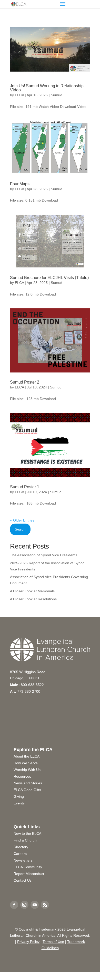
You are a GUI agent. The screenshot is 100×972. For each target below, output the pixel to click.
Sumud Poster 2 (24, 382)
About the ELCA (26, 756)
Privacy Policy (28, 942)
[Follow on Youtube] (35, 905)
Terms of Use (53, 942)
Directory (21, 847)
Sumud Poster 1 (24, 487)
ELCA (19, 95)
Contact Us (23, 880)
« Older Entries (22, 520)
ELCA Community (28, 867)
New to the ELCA (27, 833)
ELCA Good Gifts (27, 790)
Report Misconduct (29, 874)
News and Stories (28, 783)
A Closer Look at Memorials (32, 591)
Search (20, 529)
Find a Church (25, 840)
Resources (22, 776)
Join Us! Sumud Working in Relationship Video (47, 88)
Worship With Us (27, 770)
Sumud (56, 95)
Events (19, 803)
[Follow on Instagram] (24, 905)
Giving (19, 796)
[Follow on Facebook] (14, 905)
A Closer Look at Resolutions (33, 599)
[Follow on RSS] (45, 905)
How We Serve (26, 763)
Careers (20, 854)
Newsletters (23, 860)
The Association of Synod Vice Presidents (43, 555)
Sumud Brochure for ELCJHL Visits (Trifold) (49, 277)
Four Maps (19, 184)
